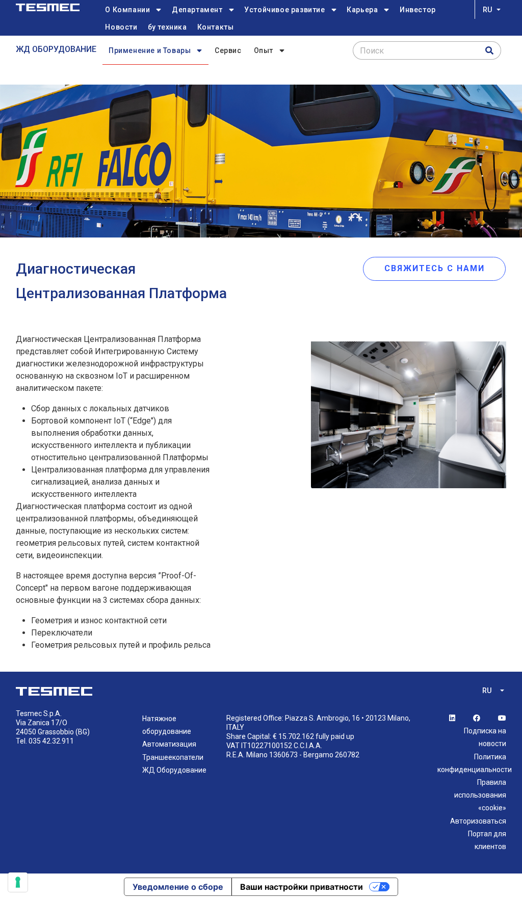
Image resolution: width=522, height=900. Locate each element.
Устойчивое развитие (284, 10)
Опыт (263, 50)
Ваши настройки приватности (301, 887)
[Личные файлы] (48, 7)
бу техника (167, 27)
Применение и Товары (150, 50)
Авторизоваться (478, 821)
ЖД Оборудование (56, 49)
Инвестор (418, 10)
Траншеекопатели (172, 757)
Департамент (197, 10)
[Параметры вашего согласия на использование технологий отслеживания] (18, 882)
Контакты (215, 27)
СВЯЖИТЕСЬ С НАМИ (434, 268)
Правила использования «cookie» (480, 795)
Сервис (228, 50)
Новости (121, 27)
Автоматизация (169, 744)
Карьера (362, 10)
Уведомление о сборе (178, 887)
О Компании (127, 10)
